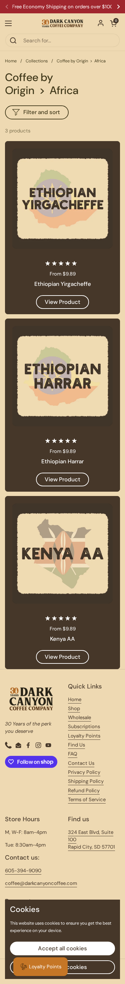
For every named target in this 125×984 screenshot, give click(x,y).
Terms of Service (87, 799)
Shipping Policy (86, 781)
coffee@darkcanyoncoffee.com (41, 883)
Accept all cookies (62, 948)
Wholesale (79, 717)
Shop (74, 708)
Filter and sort (41, 112)
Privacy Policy (84, 772)
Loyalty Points (84, 735)
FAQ (72, 754)
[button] (113, 23)
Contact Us (81, 763)
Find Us (76, 745)
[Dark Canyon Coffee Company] (62, 23)
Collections (37, 61)
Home (11, 61)
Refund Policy (84, 790)
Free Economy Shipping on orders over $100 (62, 6)
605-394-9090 (23, 870)
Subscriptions (84, 726)
